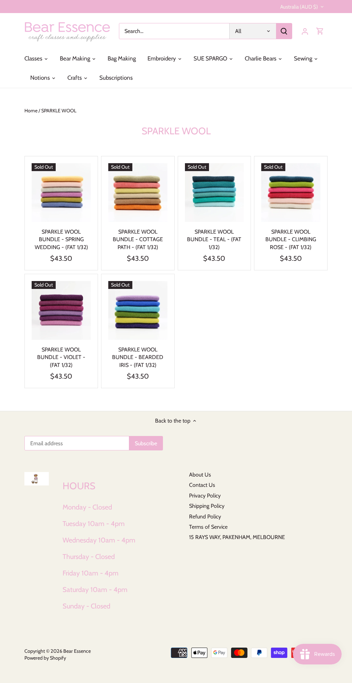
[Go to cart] (320, 31)
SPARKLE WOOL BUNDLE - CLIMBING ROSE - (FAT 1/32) (290, 239)
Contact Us (202, 485)
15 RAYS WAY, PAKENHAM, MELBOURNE (237, 537)
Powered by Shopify (45, 658)
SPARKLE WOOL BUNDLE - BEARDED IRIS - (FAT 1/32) (137, 357)
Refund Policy (205, 516)
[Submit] (284, 31)
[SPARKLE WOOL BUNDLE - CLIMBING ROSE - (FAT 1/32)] (290, 192)
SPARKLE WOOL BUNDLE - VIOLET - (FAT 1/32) (61, 357)
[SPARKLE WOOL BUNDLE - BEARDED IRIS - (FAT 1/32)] (137, 310)
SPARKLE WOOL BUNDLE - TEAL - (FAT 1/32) (214, 239)
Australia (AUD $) (299, 7)
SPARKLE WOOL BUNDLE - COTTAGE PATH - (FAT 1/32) (138, 239)
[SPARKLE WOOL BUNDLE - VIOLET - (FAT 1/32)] (61, 310)
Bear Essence (77, 651)
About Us (200, 474)
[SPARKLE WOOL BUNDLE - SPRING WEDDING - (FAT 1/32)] (61, 192)
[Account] (304, 31)
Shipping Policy (206, 506)
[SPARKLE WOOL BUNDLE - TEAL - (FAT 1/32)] (214, 192)
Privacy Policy (205, 495)
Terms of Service (208, 527)
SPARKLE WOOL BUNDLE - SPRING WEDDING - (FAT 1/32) (61, 239)
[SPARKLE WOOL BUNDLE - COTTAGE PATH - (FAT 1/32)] (137, 192)
